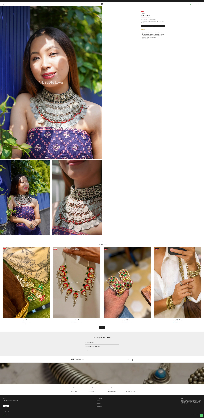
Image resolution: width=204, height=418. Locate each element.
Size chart (98, 404)
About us (98, 401)
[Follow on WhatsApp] (8, 411)
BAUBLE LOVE (178, 319)
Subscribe (5, 406)
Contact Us (98, 400)
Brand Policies (99, 403)
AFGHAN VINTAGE (143, 13)
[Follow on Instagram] (5, 411)
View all (102, 327)
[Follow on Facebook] (3, 411)
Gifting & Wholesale (99, 406)
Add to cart (153, 26)
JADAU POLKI (26, 319)
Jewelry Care (98, 407)
